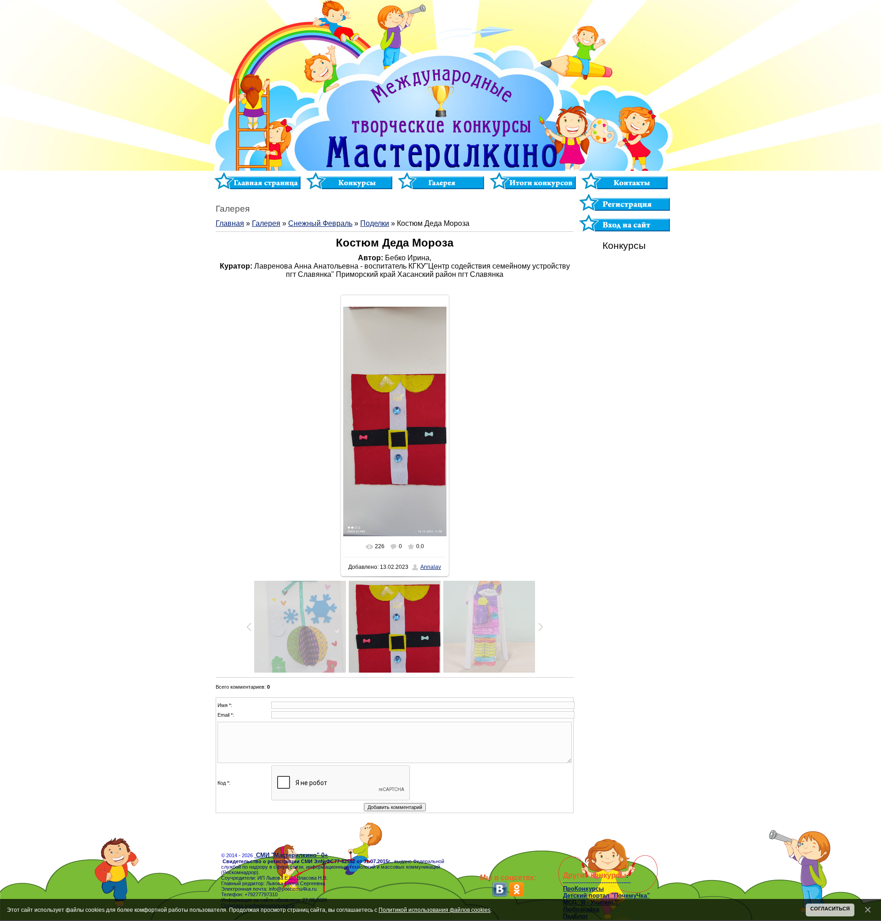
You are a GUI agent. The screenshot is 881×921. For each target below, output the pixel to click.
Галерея (266, 223)
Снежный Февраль (320, 223)
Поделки (374, 223)
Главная (230, 223)
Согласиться (830, 908)
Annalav (430, 567)
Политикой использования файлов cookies (435, 910)
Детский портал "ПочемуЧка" (606, 895)
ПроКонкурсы (583, 888)
